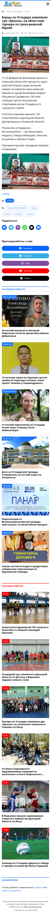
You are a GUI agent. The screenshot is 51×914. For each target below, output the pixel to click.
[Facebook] (4, 227)
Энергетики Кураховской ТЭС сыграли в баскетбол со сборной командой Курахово (25, 630)
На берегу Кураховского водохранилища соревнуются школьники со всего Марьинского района (22, 771)
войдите (38, 887)
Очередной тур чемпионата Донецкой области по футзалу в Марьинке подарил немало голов (24, 677)
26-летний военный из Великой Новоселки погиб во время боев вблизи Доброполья (25, 333)
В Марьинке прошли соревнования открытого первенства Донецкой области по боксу (22, 818)
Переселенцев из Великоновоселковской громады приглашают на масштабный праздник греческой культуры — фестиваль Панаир (25, 522)
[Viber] (17, 227)
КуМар (6, 193)
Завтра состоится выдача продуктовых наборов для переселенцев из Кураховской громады (25, 569)
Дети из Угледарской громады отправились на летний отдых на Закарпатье (21, 475)
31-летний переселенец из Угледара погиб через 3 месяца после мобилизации (23, 427)
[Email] (38, 227)
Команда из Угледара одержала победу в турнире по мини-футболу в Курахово (25, 864)
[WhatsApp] (24, 227)
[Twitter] (31, 227)
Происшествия (9, 297)
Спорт (9, 200)
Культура (7, 486)
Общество (7, 344)
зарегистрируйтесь (11, 890)
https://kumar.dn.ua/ (33, 906)
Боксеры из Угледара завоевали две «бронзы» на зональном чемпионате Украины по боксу (24, 724)
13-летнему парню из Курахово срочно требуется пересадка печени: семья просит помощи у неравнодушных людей (24, 380)
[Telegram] (11, 227)
